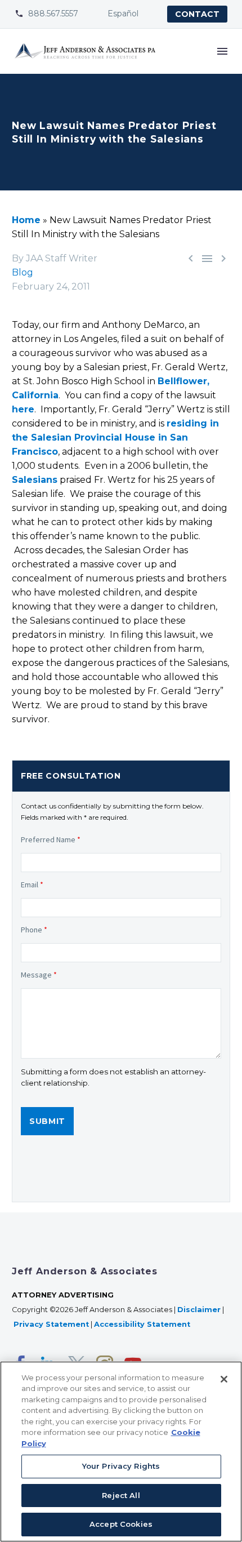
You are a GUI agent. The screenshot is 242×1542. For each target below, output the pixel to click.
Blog (22, 272)
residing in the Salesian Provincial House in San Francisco (115, 437)
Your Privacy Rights (121, 1465)
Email (32, 884)
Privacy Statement (51, 1324)
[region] (121, 1451)
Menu (222, 51)
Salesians (34, 479)
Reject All (121, 1495)
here (23, 409)
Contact (197, 14)
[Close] (224, 1379)
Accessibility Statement (143, 1324)
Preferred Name (50, 839)
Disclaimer (199, 1309)
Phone (34, 930)
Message (39, 975)
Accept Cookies (121, 1523)
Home (26, 220)
